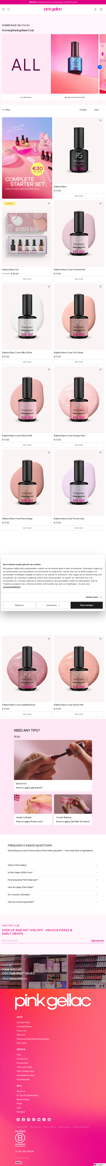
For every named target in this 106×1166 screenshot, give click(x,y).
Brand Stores (23, 1099)
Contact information (81, 1127)
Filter (7, 109)
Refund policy (22, 1127)
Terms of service (49, 1127)
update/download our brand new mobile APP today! (53, 2)
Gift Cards (22, 1043)
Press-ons (22, 1030)
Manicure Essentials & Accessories (33, 1038)
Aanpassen (51, 605)
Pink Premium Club (25, 1071)
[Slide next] (100, 67)
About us (21, 1091)
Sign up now (97, 940)
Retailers (21, 1111)
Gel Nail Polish (23, 1022)
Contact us (22, 1058)
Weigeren (19, 605)
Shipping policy (64, 1127)
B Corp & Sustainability (28, 1095)
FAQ (19, 1054)
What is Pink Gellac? (17, 865)
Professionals (23, 1079)
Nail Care (21, 1034)
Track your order (24, 1067)
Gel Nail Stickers (24, 1026)
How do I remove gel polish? (21, 901)
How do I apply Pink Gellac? (21, 887)
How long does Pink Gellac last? (23, 879)
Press (19, 1103)
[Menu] (3, 9)
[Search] (8, 9)
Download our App (25, 1075)
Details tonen (92, 597)
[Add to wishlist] (100, 120)
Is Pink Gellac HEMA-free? (20, 872)
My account (22, 1062)
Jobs (19, 1107)
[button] (97, 110)
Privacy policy (35, 1127)
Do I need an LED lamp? (19, 894)
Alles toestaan (86, 605)
